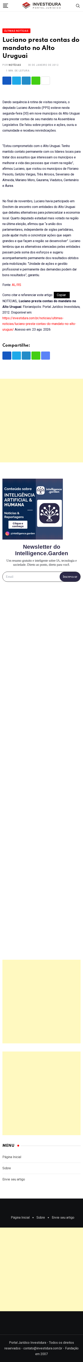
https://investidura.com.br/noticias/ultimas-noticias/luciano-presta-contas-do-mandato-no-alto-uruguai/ (39, 323)
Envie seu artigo (13, 1179)
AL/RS (16, 285)
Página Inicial (11, 1157)
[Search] (78, 5)
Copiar (62, 295)
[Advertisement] (41, 420)
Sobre (6, 1168)
